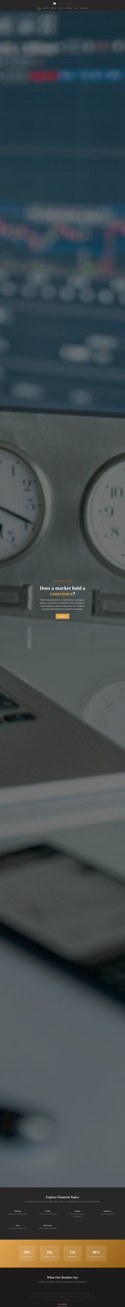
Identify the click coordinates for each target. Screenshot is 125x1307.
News (76, 8)
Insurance (69, 8)
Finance (60, 8)
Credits (53, 8)
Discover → (62, 616)
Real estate (84, 8)
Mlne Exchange (62, 3)
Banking (46, 8)
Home (39, 8)
